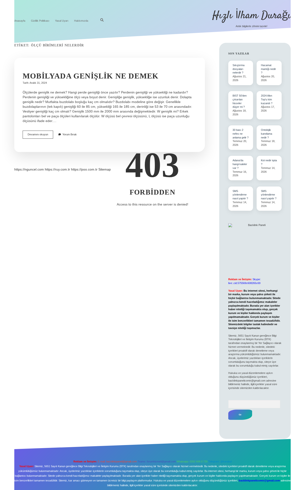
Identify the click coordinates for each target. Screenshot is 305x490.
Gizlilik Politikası (40, 20)
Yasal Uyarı (61, 20)
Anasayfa (19, 20)
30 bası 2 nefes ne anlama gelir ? (241, 133)
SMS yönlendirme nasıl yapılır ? (268, 195)
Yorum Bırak (69, 134)
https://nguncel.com (29, 169)
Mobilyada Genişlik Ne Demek (90, 76)
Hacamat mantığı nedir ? (268, 69)
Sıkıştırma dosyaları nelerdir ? (238, 69)
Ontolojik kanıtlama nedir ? (266, 133)
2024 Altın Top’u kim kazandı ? (266, 99)
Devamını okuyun (40, 136)
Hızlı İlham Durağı (251, 15)
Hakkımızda (81, 20)
